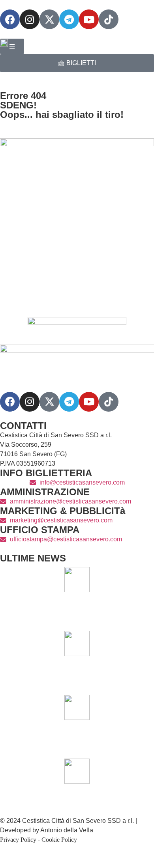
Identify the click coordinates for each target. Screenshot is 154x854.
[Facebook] (10, 19)
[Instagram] (29, 19)
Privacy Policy (18, 839)
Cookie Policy (59, 839)
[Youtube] (89, 19)
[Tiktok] (108, 402)
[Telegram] (69, 19)
